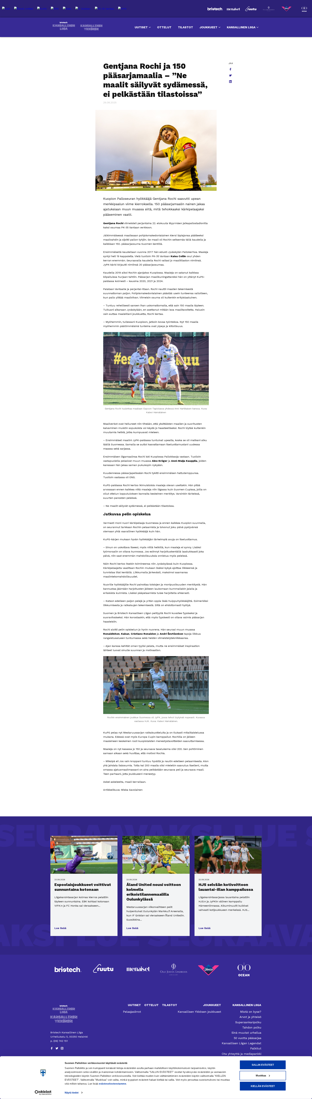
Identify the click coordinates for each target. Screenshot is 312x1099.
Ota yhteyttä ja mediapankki (241, 1053)
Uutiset (141, 27)
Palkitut (255, 1048)
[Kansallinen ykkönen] (69, 1019)
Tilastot (185, 27)
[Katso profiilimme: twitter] (56, 1048)
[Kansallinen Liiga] (69, 1009)
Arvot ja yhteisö (250, 1017)
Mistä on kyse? (250, 1011)
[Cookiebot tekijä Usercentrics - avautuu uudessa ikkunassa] (43, 1092)
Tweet (230, 75)
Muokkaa (261, 1075)
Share (230, 69)
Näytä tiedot (71, 1092)
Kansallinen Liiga (63, 25)
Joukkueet (208, 27)
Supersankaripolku (248, 1022)
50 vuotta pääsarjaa (247, 1038)
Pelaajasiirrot (132, 1011)
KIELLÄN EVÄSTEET (263, 1086)
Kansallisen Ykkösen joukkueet (199, 1011)
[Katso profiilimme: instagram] (62, 1048)
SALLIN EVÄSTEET (263, 1064)
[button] (60, 928)
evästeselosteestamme (112, 1083)
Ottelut (164, 27)
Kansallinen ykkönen (91, 27)
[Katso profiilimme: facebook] (51, 1048)
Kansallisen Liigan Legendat (241, 1043)
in (230, 82)
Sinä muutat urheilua (246, 1032)
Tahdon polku (251, 1027)
